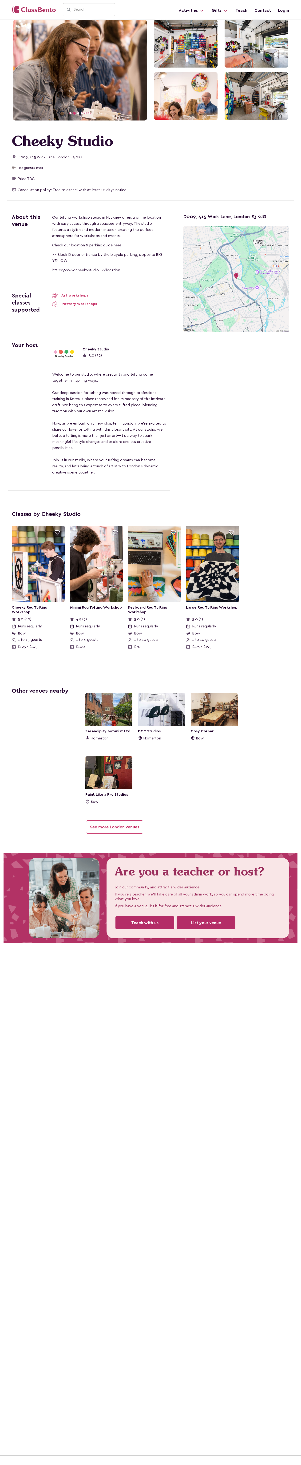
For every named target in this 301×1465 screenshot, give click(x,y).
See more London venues (114, 826)
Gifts (217, 10)
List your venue (206, 922)
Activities (189, 10)
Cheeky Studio (96, 349)
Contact (262, 10)
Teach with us (144, 922)
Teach (241, 10)
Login (283, 10)
